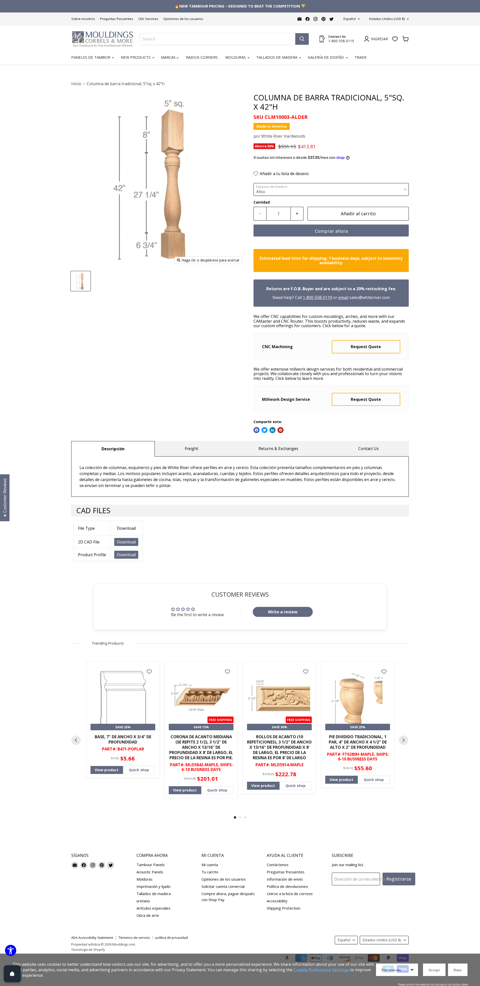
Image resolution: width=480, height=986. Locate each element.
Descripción (113, 449)
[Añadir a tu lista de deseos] (149, 672)
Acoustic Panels (149, 871)
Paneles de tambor (91, 57)
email (343, 297)
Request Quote (366, 346)
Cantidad (262, 202)
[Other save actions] (412, 970)
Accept (434, 970)
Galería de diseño (326, 57)
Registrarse (398, 879)
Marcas (168, 57)
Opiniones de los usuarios (183, 19)
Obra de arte (147, 915)
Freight (191, 448)
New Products (136, 57)
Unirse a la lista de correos (290, 893)
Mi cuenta (210, 864)
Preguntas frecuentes (116, 19)
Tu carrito (210, 871)
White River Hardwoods (283, 136)
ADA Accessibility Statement (92, 937)
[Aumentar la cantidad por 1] (297, 214)
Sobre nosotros (83, 19)
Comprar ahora (331, 231)
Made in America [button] (271, 126)
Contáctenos (277, 864)
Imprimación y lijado (153, 886)
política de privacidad (172, 937)
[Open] (12, 973)
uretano (143, 900)
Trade (360, 57)
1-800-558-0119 (317, 297)
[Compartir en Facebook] (257, 430)
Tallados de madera (277, 57)
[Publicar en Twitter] (265, 430)
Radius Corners (202, 57)
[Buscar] (302, 39)
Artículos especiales (153, 908)
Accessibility (277, 900)
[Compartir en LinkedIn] (273, 430)
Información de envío (285, 879)
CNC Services (148, 19)
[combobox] (217, 39)
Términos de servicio (134, 937)
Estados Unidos (387, 18)
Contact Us (368, 448)
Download (126, 542)
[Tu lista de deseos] (395, 38)
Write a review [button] (283, 612)
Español (350, 18)
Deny (458, 970)
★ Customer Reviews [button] (5, 497)
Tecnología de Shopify (88, 949)
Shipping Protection (283, 908)
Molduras (236, 57)
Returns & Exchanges (278, 448)
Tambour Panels (150, 864)
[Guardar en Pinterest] (281, 430)
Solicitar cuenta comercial (223, 886)
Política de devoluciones (287, 886)
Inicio (76, 83)
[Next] (403, 740)
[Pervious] (76, 740)
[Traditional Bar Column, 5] (80, 281)
